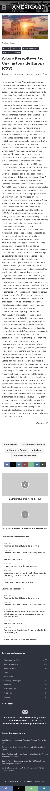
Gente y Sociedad (30, 49)
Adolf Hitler (11, 444)
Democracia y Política (12, 660)
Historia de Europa (17, 450)
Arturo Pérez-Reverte (34, 444)
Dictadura (16, 49)
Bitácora (6, 697)
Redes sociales (9, 689)
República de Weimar (25, 455)
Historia (6, 53)
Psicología (7, 693)
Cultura (12, 43)
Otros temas (8, 676)
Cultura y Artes (9, 668)
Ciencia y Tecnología (12, 681)
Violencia (16, 53)
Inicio (5, 43)
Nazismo (37, 450)
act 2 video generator (10, 768)
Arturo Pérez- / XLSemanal (13, 74)
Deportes (7, 685)
